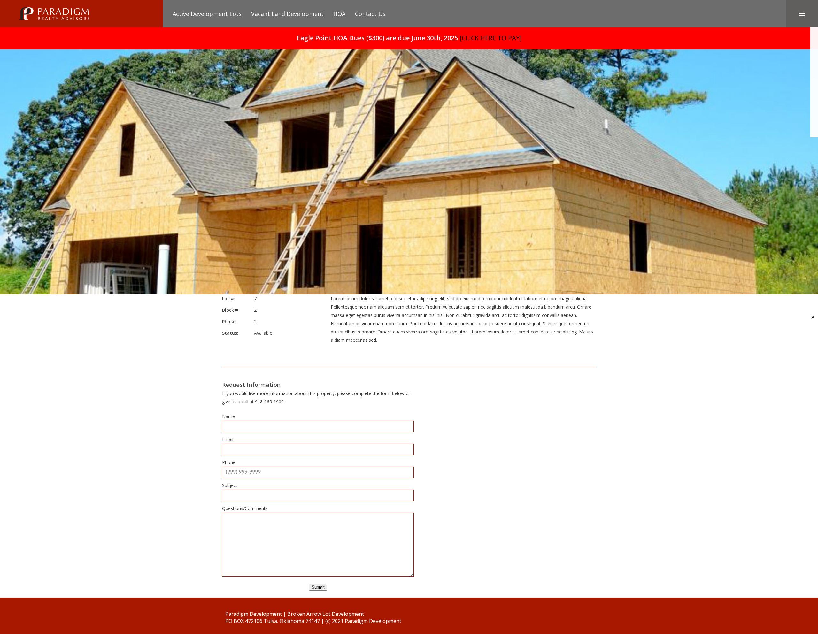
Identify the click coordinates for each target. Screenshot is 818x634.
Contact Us (370, 14)
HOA (339, 14)
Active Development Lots (207, 14)
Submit (318, 587)
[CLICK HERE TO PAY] (490, 38)
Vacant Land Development (287, 14)
